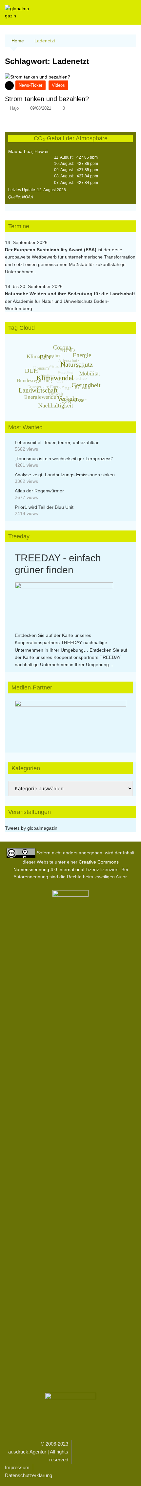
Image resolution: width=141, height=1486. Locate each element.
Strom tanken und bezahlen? (47, 98)
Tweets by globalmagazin (31, 828)
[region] (70, 719)
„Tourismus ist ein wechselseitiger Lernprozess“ (64, 458)
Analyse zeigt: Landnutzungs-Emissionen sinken (65, 474)
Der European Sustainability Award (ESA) (51, 249)
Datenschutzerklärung (28, 1475)
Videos (58, 85)
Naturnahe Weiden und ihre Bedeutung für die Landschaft (70, 293)
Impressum (17, 1467)
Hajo (14, 108)
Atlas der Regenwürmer (39, 490)
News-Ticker (30, 85)
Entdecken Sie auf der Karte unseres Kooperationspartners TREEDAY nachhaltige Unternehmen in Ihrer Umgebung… (61, 643)
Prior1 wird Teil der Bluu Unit (44, 507)
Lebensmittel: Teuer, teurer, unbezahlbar (57, 442)
